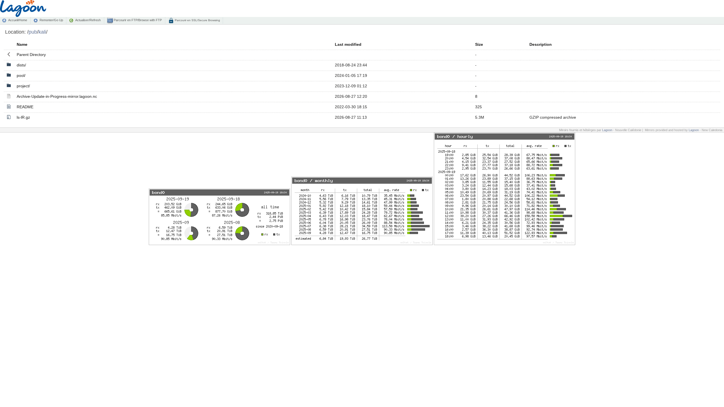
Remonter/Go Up (51, 20)
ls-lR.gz (23, 117)
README (25, 107)
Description (540, 44)
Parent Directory (31, 54)
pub (33, 32)
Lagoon (607, 130)
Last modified (348, 44)
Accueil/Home (17, 20)
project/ (23, 86)
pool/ (21, 75)
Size (479, 44)
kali (42, 32)
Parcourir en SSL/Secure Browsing (197, 20)
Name (22, 44)
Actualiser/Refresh (88, 20)
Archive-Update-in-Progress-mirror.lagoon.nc (57, 96)
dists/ (21, 65)
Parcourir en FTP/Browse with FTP (137, 20)
